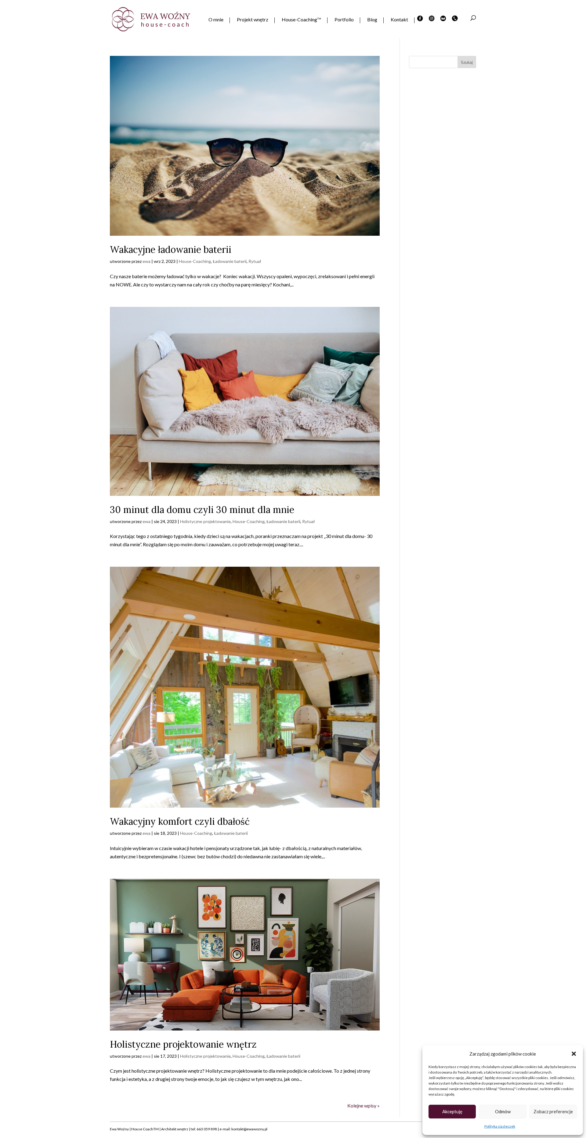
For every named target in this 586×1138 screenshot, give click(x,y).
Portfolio (344, 19)
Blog (372, 19)
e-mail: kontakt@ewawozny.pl (243, 1129)
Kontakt (399, 19)
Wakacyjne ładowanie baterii (170, 249)
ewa (146, 261)
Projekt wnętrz (252, 19)
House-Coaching (301, 19)
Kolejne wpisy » (363, 1105)
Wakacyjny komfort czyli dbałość (180, 821)
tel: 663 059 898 (204, 1129)
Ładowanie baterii (230, 261)
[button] (574, 1054)
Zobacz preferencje (553, 1111)
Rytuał (254, 261)
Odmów (503, 1111)
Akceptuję (452, 1111)
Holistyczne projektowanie (205, 521)
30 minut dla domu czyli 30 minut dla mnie (202, 509)
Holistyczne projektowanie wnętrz (183, 1044)
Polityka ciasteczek (499, 1126)
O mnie (215, 19)
